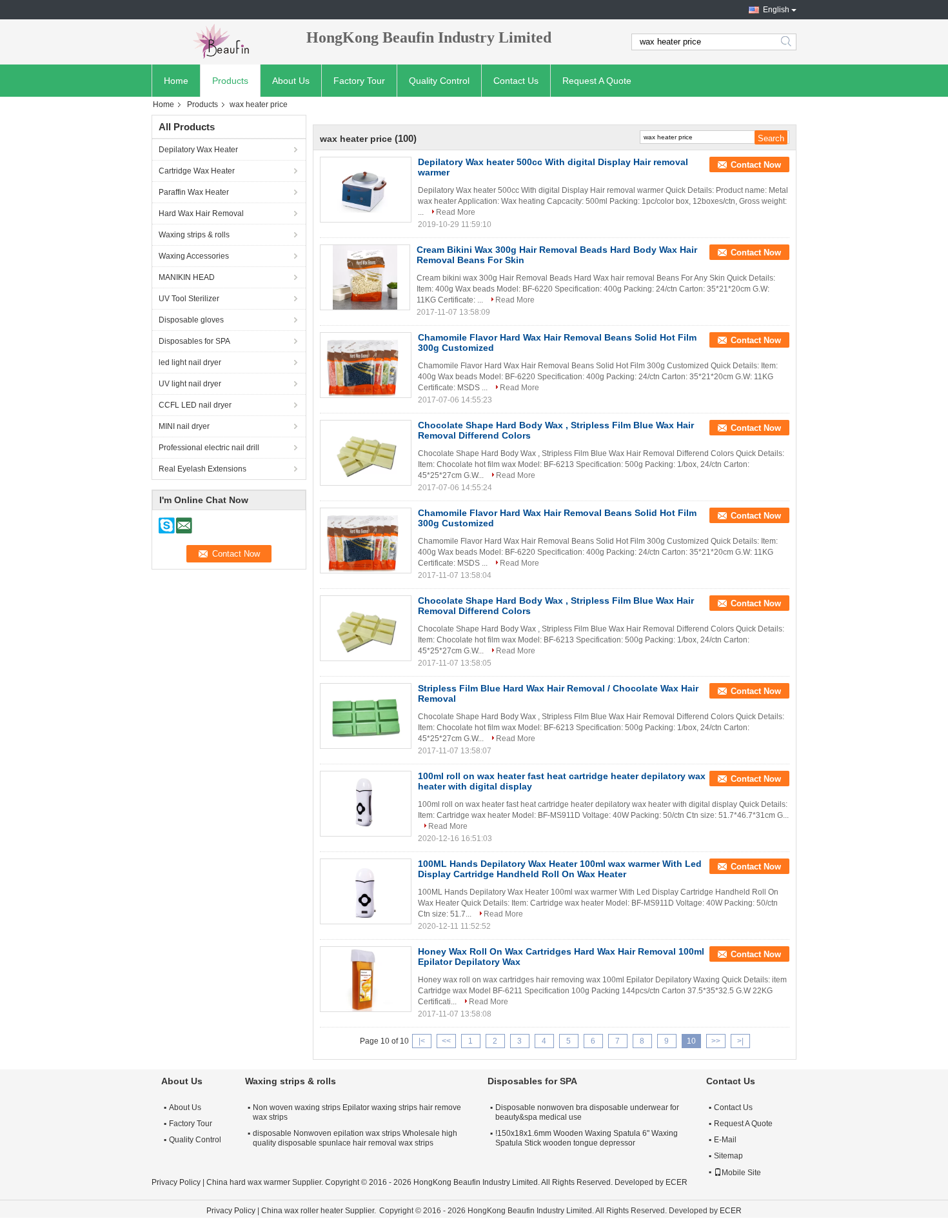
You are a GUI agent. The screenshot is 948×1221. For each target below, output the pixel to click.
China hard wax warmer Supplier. (265, 1182)
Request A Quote (596, 80)
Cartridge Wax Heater (197, 170)
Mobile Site (741, 1172)
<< (446, 1041)
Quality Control (439, 80)
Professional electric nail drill (209, 447)
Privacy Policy (176, 1182)
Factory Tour (359, 80)
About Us (291, 80)
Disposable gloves (191, 319)
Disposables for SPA (194, 341)
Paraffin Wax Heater (194, 192)
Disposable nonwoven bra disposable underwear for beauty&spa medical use (587, 1112)
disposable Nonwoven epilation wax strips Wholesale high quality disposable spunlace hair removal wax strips (355, 1138)
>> (715, 1041)
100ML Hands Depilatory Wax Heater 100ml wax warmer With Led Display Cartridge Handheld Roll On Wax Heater (560, 869)
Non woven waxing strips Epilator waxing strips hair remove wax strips (357, 1112)
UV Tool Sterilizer (189, 298)
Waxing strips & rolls (194, 234)
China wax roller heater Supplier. (319, 1210)
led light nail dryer (190, 362)
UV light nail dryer (190, 383)
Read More (455, 212)
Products (230, 80)
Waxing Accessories (194, 256)
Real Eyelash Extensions (202, 468)
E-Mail (725, 1139)
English (776, 9)
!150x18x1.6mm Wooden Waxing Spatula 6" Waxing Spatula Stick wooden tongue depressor (586, 1138)
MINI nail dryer (184, 426)
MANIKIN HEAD (187, 277)
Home (176, 80)
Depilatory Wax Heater (198, 149)
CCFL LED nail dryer (195, 405)
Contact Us (515, 80)
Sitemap (728, 1155)
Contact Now (756, 165)
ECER (676, 1182)
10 (691, 1041)
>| (740, 1041)
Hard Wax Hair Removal (201, 213)
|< (422, 1041)
